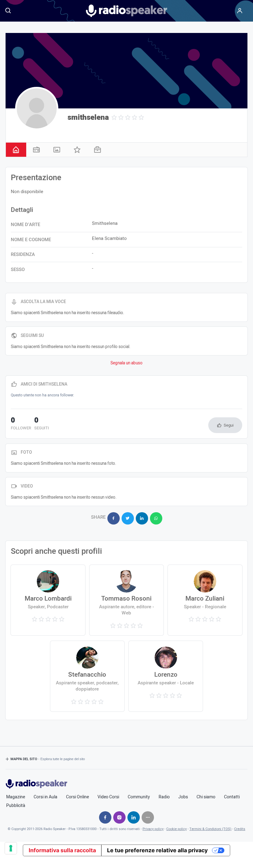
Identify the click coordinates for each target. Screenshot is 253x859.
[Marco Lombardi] (48, 600)
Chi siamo (206, 797)
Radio (164, 797)
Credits (239, 829)
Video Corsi (108, 797)
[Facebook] (105, 817)
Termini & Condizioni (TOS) (210, 829)
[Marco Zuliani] (205, 600)
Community (139, 797)
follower (21, 424)
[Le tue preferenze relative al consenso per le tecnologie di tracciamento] (11, 848)
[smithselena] (36, 108)
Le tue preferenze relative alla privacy (157, 850)
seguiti (41, 424)
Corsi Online (77, 797)
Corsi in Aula (45, 797)
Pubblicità (15, 806)
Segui (229, 425)
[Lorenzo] (166, 676)
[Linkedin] (133, 817)
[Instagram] (119, 817)
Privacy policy (153, 829)
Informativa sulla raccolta (62, 850)
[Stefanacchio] (87, 676)
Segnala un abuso (126, 363)
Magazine (15, 797)
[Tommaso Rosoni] (126, 600)
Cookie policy (176, 829)
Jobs (183, 797)
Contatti (232, 797)
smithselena (88, 117)
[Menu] (239, 10)
